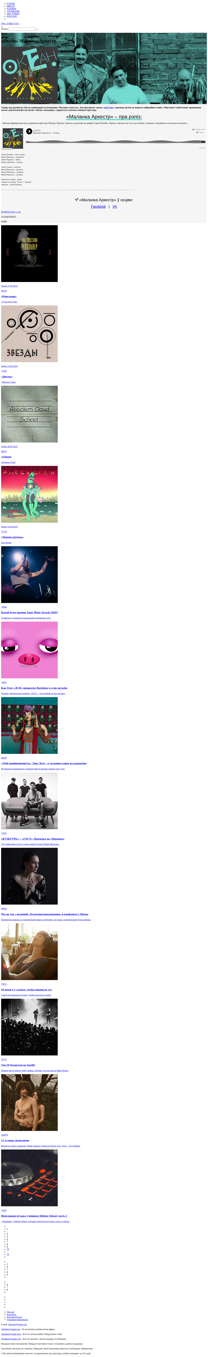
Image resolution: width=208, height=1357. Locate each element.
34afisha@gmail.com (10, 1329)
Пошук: (4, 29)
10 (8, 1249)
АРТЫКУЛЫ (13, 11)
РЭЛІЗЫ (11, 3)
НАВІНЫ (11, 8)
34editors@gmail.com (11, 1334)
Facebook (98, 206)
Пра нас (10, 1312)
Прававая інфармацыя (17, 1319)
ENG (16, 23)
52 (8, 1254)
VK (114, 206)
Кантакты (11, 1314)
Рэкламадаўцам (14, 1317)
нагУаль (108, 107)
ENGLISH (12, 16)
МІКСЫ (11, 6)
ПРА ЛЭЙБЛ (13, 13)
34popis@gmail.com (17, 1324)
